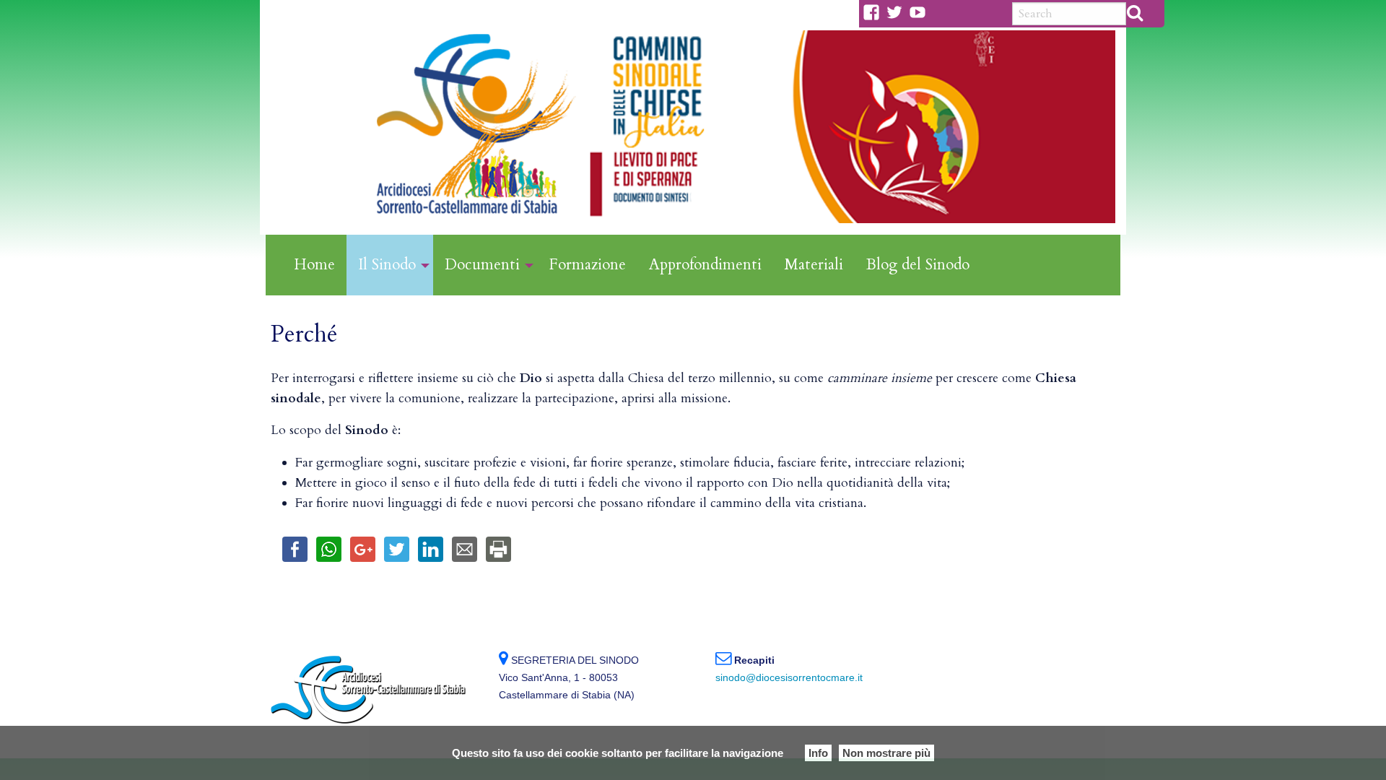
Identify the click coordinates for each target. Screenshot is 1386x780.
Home (314, 264)
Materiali (814, 264)
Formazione (587, 264)
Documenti (482, 264)
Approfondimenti (705, 264)
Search (1134, 12)
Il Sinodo (387, 264)
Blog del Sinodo (917, 264)
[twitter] (897, 12)
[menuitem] (314, 265)
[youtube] (920, 12)
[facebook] (874, 12)
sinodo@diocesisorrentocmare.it (789, 677)
